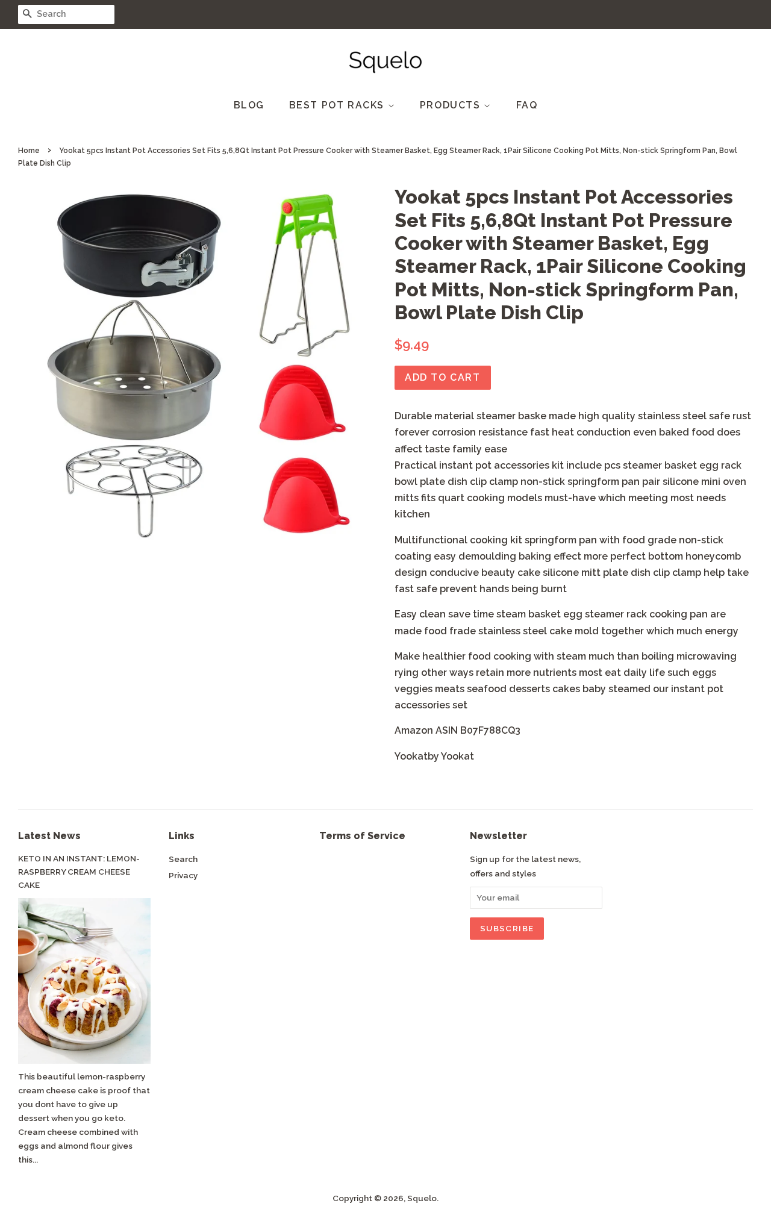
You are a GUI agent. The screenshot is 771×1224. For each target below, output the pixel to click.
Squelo (422, 1198)
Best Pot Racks (338, 105)
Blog (249, 105)
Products (452, 105)
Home (29, 150)
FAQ (527, 105)
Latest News (49, 836)
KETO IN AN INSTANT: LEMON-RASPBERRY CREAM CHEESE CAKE (79, 872)
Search (183, 859)
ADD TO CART (443, 377)
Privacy (183, 875)
